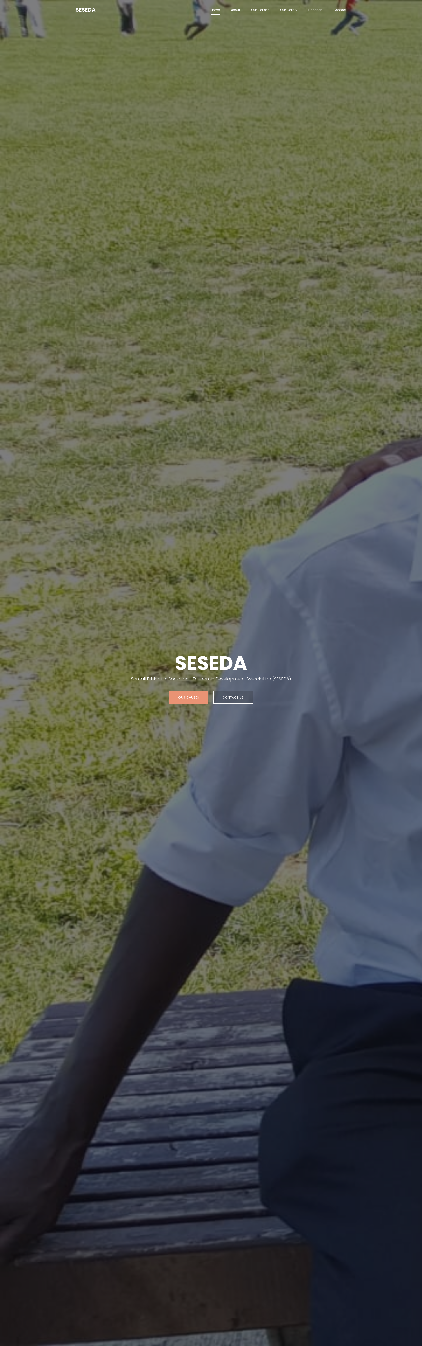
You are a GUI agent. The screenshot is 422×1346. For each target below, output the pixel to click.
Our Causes (260, 10)
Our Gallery (288, 10)
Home (215, 10)
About (235, 10)
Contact (339, 10)
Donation (315, 10)
